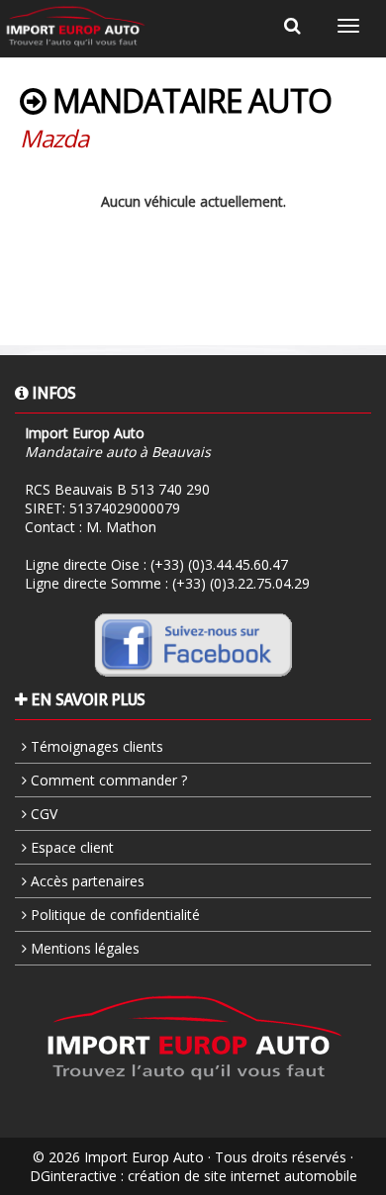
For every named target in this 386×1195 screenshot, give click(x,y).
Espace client (70, 847)
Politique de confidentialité (113, 914)
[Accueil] (75, 26)
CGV (42, 813)
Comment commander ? (107, 780)
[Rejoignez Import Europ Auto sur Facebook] (193, 644)
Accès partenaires (86, 881)
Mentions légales (83, 948)
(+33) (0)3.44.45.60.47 (219, 564)
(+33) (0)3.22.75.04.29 (241, 583)
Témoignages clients (95, 746)
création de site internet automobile (242, 1175)
